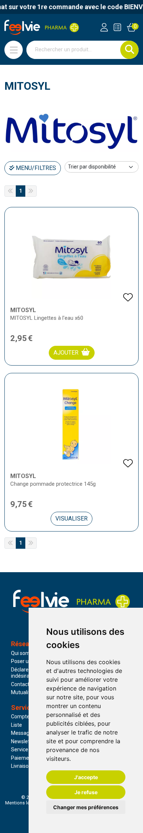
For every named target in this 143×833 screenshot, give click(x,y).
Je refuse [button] (86, 792)
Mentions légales (23, 803)
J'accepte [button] (86, 777)
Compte (20, 716)
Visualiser (71, 518)
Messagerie (24, 733)
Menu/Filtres (35, 167)
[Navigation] (13, 50)
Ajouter (66, 352)
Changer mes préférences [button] (85, 807)
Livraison (21, 766)
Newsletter (23, 741)
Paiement (22, 758)
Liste (16, 725)
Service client (26, 749)
